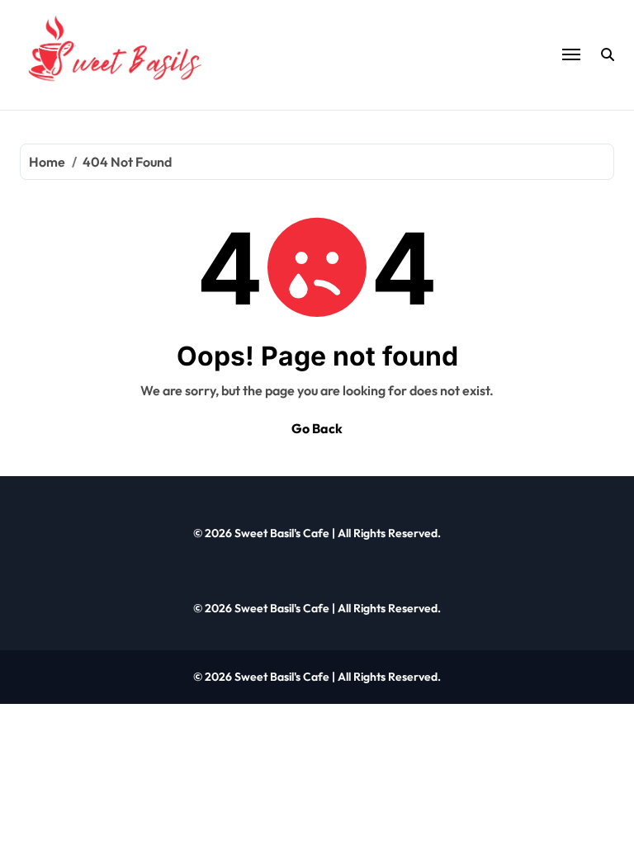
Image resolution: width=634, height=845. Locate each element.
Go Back (317, 428)
